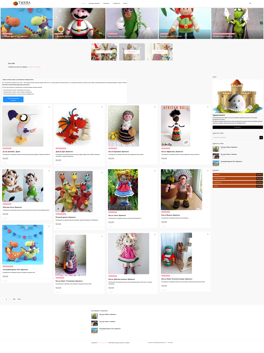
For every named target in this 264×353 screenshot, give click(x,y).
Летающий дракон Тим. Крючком (172, 36)
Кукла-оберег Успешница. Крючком (69, 281)
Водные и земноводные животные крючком (65, 33)
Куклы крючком (217, 33)
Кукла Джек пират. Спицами (13, 36)
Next (19, 299)
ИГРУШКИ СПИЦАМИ (94, 3)
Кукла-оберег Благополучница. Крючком (176, 279)
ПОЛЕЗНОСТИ (116, 3)
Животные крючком (112, 33)
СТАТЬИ (125, 3)
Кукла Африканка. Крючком (172, 151)
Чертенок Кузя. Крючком (12, 207)
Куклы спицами (6, 33)
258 (14, 299)
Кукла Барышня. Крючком (118, 151)
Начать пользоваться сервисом (13, 99)
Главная (83, 3)
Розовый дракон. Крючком (66, 217)
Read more (5, 158)
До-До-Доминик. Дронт (11, 151)
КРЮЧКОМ (106, 3)
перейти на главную (34, 67)
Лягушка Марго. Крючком (65, 36)
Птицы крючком (7, 148)
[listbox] (132, 23)
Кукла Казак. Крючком (221, 36)
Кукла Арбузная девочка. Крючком (121, 279)
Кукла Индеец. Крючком (170, 215)
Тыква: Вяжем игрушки (102, 342)
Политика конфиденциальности (157, 342)
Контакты (170, 342)
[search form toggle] (250, 3)
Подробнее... (237, 127)
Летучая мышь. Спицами (117, 36)
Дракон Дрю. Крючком (64, 151)
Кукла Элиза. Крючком (117, 215)
